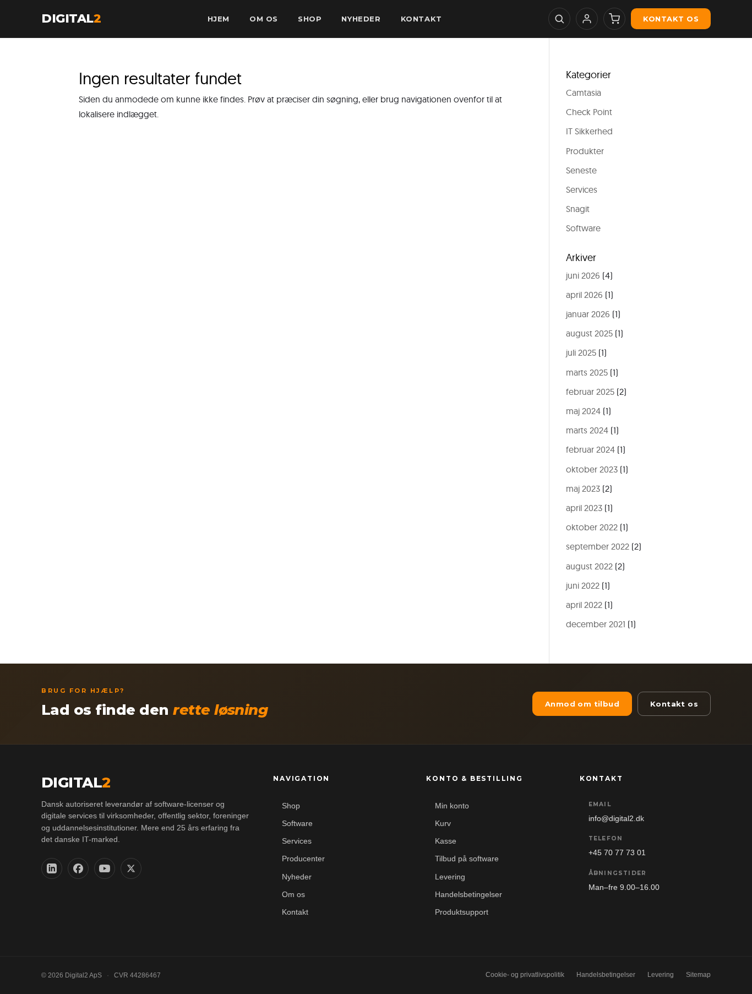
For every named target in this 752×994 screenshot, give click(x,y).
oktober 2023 (592, 469)
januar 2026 (588, 313)
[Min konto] (587, 19)
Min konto (452, 806)
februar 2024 (590, 449)
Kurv (443, 823)
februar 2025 (590, 391)
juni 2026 (583, 275)
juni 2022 (583, 585)
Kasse (445, 841)
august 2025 (589, 333)
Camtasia (583, 92)
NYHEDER (360, 18)
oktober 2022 (592, 527)
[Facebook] (78, 868)
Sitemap (698, 975)
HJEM (219, 18)
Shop (291, 806)
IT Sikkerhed (589, 131)
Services (581, 189)
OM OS (263, 18)
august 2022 (589, 566)
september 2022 (597, 546)
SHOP (309, 18)
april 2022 (584, 604)
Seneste (581, 170)
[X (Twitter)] (131, 868)
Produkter (585, 150)
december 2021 (595, 623)
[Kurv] (614, 19)
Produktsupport (461, 912)
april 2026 (584, 294)
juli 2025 (581, 352)
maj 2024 (583, 410)
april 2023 (584, 507)
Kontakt (295, 912)
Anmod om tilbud (582, 703)
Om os (293, 894)
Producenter (303, 859)
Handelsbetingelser (468, 894)
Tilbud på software (467, 859)
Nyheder (297, 877)
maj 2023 (583, 488)
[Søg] (559, 19)
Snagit (578, 208)
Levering (450, 877)
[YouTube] (104, 868)
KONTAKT (421, 18)
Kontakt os (671, 18)
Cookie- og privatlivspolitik (525, 975)
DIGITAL (71, 19)
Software (583, 227)
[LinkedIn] (51, 868)
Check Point (589, 111)
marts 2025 (587, 372)
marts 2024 (587, 430)
